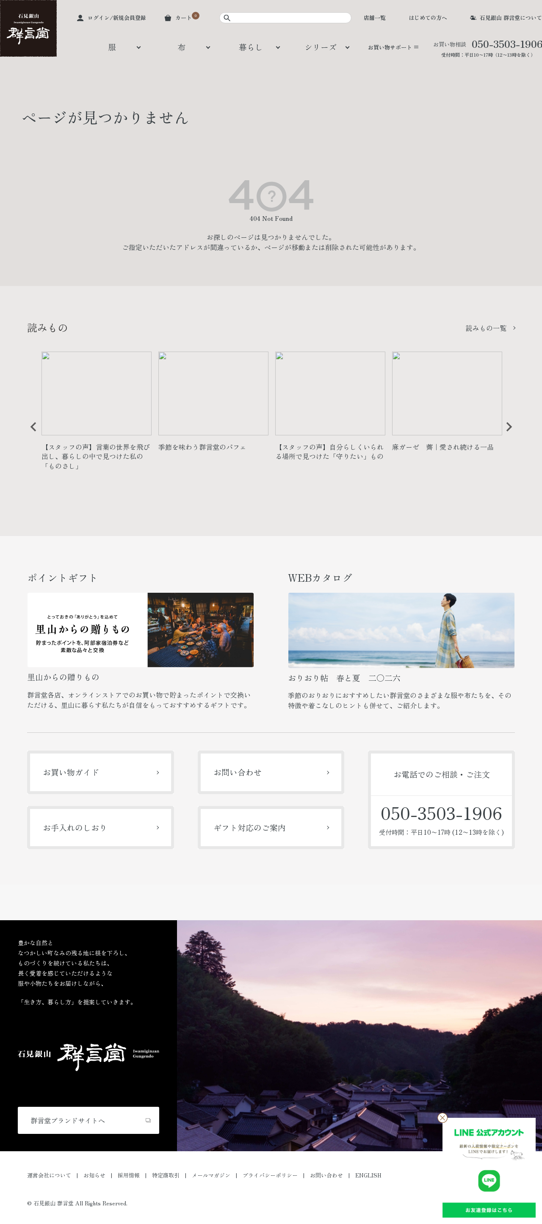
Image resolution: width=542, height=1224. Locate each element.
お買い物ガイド (71, 772)
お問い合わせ (237, 772)
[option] (96, 414)
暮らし (251, 46)
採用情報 (129, 1175)
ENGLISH (368, 1175)
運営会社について (49, 1175)
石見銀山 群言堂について (511, 18)
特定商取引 (166, 1175)
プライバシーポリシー (270, 1175)
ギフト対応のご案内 (249, 827)
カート (183, 18)
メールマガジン (211, 1175)
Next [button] (506, 433)
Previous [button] (30, 433)
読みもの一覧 (486, 328)
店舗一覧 (375, 18)
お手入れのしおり (75, 827)
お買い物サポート (390, 47)
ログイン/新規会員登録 (117, 18)
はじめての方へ (428, 18)
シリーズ (320, 46)
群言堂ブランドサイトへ (67, 1120)
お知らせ (94, 1175)
